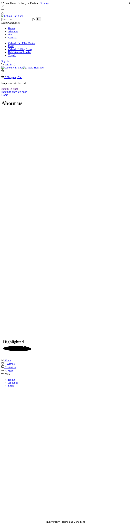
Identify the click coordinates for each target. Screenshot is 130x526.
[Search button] (38, 19)
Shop (11, 385)
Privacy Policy (52, 521)
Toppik (12, 55)
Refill (11, 46)
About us (13, 31)
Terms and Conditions (73, 521)
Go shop (44, 3)
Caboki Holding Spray (20, 49)
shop (10, 34)
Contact (12, 37)
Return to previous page (14, 91)
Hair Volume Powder (19, 52)
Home (11, 28)
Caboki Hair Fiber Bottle (21, 43)
